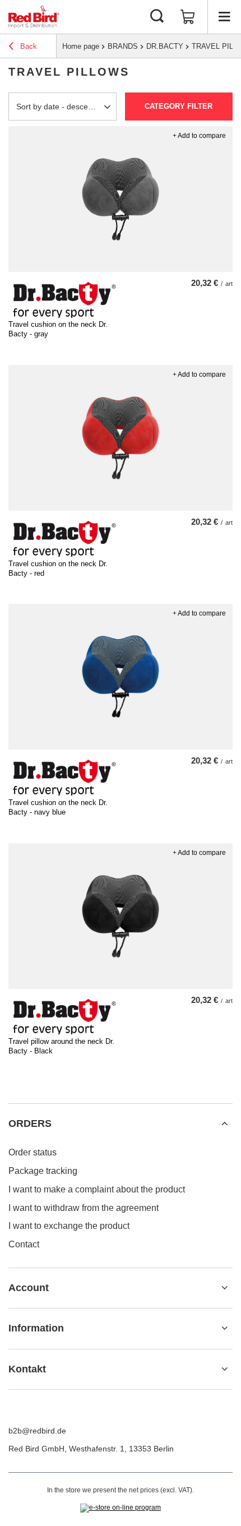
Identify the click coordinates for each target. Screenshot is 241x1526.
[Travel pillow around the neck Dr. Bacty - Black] (120, 916)
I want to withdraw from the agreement (83, 1208)
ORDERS (30, 1123)
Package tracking (42, 1171)
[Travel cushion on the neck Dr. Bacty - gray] (120, 199)
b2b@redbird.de (37, 1430)
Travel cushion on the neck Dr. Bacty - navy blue (58, 807)
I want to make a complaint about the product (96, 1189)
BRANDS (123, 46)
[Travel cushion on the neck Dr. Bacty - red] (120, 438)
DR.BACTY (164, 46)
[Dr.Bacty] (64, 315)
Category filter (178, 106)
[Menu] (224, 17)
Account (28, 1287)
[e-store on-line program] (120, 1508)
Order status (32, 1152)
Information (36, 1328)
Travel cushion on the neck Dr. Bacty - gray (58, 329)
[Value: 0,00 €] (188, 17)
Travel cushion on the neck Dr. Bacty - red (58, 568)
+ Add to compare (199, 136)
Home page (80, 46)
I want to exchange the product (68, 1226)
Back (27, 46)
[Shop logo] (33, 17)
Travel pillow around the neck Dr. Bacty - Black (61, 1046)
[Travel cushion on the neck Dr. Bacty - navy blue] (120, 677)
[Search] (157, 17)
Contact (23, 1244)
